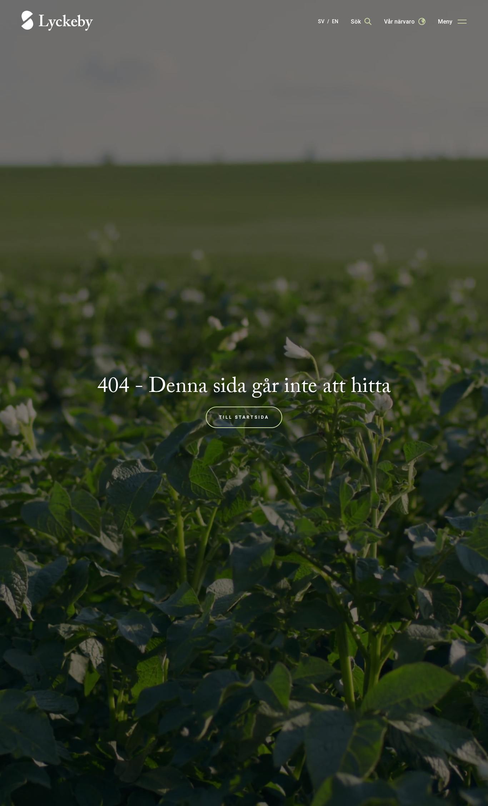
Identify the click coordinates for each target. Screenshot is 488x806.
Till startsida (244, 417)
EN (335, 21)
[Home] (57, 21)
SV (321, 21)
